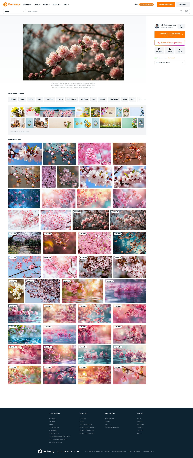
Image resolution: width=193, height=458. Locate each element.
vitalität (102, 99)
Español (139, 421)
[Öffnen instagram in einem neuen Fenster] (61, 451)
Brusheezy (52, 418)
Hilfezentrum (109, 418)
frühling (13, 99)
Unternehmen (54, 427)
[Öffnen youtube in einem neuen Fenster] (78, 451)
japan (39, 99)
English (139, 418)
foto (93, 99)
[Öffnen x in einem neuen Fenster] (74, 451)
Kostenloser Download (170, 34)
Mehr (65, 4)
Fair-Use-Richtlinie (148, 451)
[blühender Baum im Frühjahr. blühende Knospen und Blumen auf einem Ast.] (95, 267)
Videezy (51, 424)
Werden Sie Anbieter (112, 427)
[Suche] (181, 11)
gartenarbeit (71, 99)
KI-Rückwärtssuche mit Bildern (59, 436)
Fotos (36, 4)
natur (31, 99)
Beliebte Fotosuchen (87, 430)
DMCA (82, 421)
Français (140, 430)
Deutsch (139, 427)
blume (22, 99)
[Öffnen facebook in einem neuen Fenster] (58, 451)
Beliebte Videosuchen (87, 433)
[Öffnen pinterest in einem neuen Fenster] (68, 451)
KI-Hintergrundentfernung (58, 439)
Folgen (181, 27)
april (132, 99)
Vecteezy (52, 421)
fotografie (49, 99)
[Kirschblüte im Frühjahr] (16, 291)
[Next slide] (143, 99)
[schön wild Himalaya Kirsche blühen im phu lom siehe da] (23, 220)
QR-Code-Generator (56, 442)
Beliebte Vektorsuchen (87, 427)
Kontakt (107, 421)
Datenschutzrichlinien (134, 451)
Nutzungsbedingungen (119, 451)
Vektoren (26, 4)
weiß (125, 99)
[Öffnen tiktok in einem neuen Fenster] (71, 451)
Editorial (56, 4)
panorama (84, 99)
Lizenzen (83, 418)
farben (60, 99)
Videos (45, 4)
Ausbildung (53, 430)
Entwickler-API (54, 433)
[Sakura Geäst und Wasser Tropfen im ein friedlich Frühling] (82, 291)
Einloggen (182, 4)
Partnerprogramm (86, 424)
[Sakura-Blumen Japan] (94, 243)
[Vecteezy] (11, 4)
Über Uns (108, 424)
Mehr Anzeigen (141, 123)
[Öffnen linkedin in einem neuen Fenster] (65, 451)
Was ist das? (171, 58)
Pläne (136, 4)
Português (140, 424)
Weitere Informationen (163, 63)
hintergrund (114, 99)
